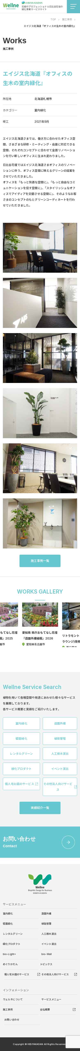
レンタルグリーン (13, 933)
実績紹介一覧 (40, 808)
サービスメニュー (51, 999)
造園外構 (46, 913)
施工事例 (8, 1009)
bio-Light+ (9, 954)
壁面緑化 (8, 923)
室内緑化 (8, 913)
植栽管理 (46, 923)
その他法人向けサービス (55, 974)
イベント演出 (48, 943)
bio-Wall (46, 954)
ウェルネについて (13, 999)
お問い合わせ (11, 1019)
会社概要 (45, 1009)
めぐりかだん (10, 964)
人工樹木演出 (48, 933)
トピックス (46, 964)
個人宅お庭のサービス (16, 974)
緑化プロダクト (11, 943)
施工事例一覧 (40, 561)
